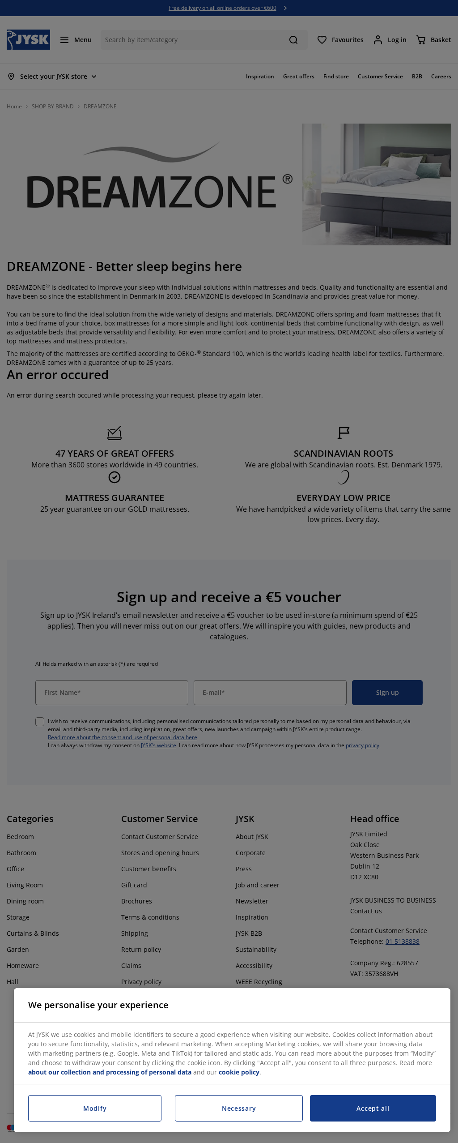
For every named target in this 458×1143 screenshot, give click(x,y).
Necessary (239, 1108)
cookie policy (239, 1072)
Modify (94, 1108)
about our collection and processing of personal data (109, 1072)
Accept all (372, 1108)
